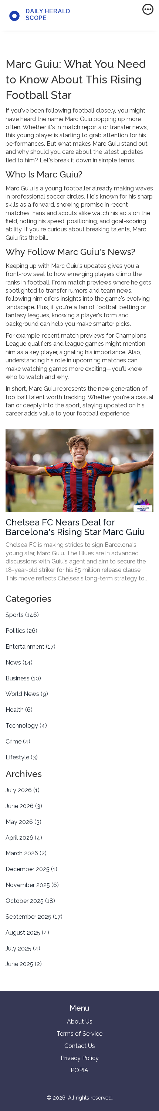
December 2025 (31, 869)
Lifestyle (22, 757)
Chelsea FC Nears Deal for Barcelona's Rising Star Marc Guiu (75, 527)
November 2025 (32, 885)
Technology (26, 725)
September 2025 (34, 916)
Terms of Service (79, 1033)
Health (19, 709)
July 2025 (23, 948)
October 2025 (30, 900)
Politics (21, 630)
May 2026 (23, 821)
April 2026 (24, 837)
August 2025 (27, 932)
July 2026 (23, 790)
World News (27, 693)
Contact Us (79, 1045)
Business (23, 678)
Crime (18, 741)
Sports (22, 614)
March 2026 (26, 853)
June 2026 (24, 806)
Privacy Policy (80, 1058)
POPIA (79, 1070)
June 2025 (24, 963)
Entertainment (30, 646)
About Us (79, 1021)
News (19, 662)
